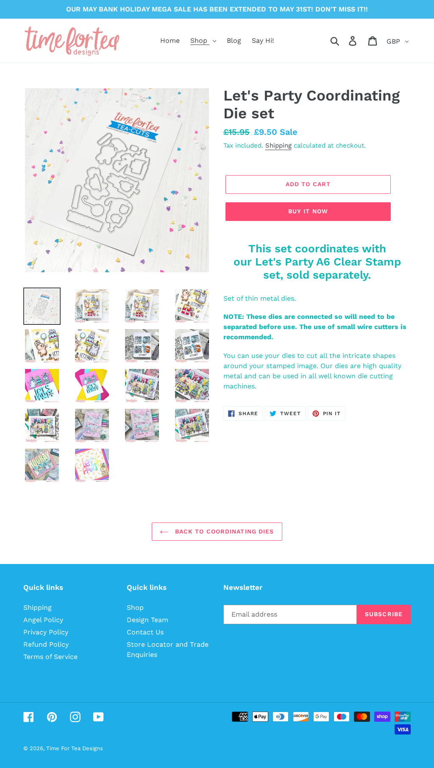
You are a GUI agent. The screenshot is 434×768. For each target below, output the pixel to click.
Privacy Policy (45, 632)
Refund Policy (46, 644)
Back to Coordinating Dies (223, 531)
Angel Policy (43, 620)
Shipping (278, 145)
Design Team (147, 620)
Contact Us (145, 632)
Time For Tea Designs (74, 748)
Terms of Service (50, 657)
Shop (135, 607)
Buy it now (308, 211)
